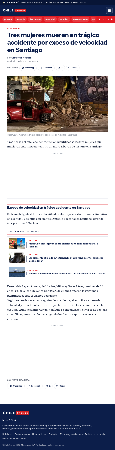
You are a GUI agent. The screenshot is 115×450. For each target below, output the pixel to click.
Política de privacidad (95, 434)
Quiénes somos (22, 434)
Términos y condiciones (71, 434)
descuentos (35, 19)
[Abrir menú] (109, 10)
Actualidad (14, 28)
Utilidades (7, 434)
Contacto (53, 434)
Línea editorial (39, 434)
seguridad (50, 19)
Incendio (20, 19)
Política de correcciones (14, 438)
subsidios (64, 19)
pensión (8, 19)
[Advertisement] (57, 176)
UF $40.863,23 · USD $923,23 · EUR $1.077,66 (66, 2)
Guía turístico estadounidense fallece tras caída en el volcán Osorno (66, 273)
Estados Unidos (80, 19)
